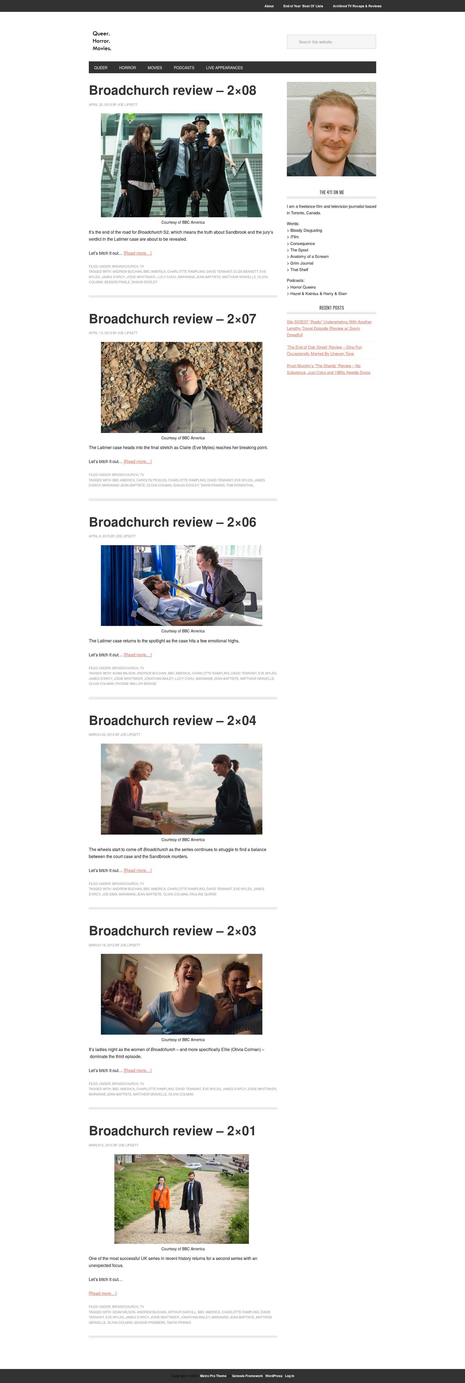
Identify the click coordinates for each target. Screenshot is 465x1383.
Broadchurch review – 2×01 (172, 1130)
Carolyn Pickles (151, 480)
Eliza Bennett (246, 271)
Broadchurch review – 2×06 (172, 521)
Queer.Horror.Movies (125, 41)
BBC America (154, 271)
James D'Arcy (113, 276)
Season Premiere (149, 1322)
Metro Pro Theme (213, 1375)
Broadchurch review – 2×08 (172, 89)
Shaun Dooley (144, 281)
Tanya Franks (212, 485)
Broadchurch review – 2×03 (172, 930)
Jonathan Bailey (158, 678)
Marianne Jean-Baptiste (199, 276)
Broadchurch (125, 266)
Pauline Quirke (203, 894)
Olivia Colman (159, 485)
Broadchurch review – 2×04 (172, 719)
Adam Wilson (123, 673)
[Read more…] (138, 253)
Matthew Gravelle (239, 276)
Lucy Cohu (166, 276)
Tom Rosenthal (240, 485)
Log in (289, 1375)
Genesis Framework (247, 1375)
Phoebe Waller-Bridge (135, 683)
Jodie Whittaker (140, 276)
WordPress (274, 1375)
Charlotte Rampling (186, 271)
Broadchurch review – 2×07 (172, 318)
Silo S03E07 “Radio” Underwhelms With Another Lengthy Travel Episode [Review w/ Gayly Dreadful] (329, 328)
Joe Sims (109, 894)
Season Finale (117, 281)
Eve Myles (243, 480)
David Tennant (219, 271)
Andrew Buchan (127, 271)
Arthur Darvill (182, 1312)
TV (142, 266)
